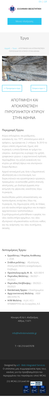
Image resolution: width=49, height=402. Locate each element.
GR (45, 1)
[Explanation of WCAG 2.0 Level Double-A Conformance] (36, 386)
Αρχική (7, 48)
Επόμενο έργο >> (33, 93)
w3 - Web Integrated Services (31, 370)
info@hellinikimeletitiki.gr (24, 338)
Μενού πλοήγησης (24, 21)
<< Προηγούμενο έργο (18, 87)
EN (40, 1)
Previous (7, 68)
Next (42, 68)
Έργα (15, 48)
